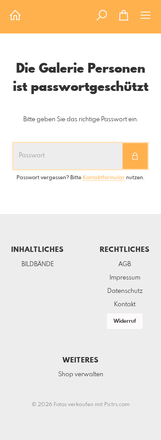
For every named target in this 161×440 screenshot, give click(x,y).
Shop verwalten (80, 374)
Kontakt (125, 304)
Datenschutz (125, 291)
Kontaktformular (104, 178)
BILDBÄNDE (37, 264)
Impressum (125, 278)
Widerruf (125, 321)
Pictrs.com (117, 404)
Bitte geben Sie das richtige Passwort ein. (80, 119)
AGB (125, 264)
